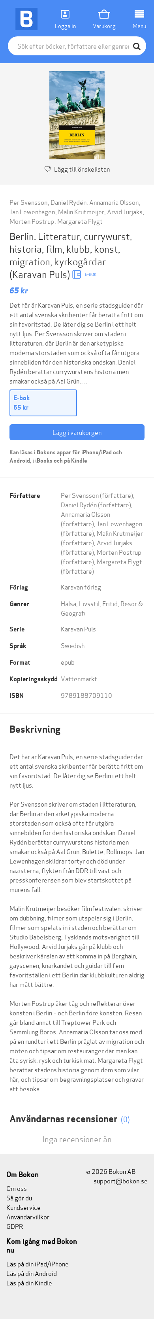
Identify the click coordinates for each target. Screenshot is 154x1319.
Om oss (16, 1187)
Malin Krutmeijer (81, 211)
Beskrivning (34, 729)
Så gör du (19, 1197)
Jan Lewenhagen (32, 211)
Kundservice (23, 1206)
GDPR (14, 1225)
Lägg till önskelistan (82, 168)
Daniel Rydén (68, 201)
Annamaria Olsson (114, 201)
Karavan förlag (81, 586)
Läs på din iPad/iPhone (37, 1263)
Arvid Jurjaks (125, 211)
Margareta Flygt (80, 220)
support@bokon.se (120, 1180)
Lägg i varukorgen (77, 432)
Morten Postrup (31, 220)
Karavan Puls (78, 628)
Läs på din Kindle (29, 1282)
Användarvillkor (27, 1216)
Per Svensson (28, 201)
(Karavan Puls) (40, 274)
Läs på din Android (31, 1272)
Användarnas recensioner (69, 1119)
